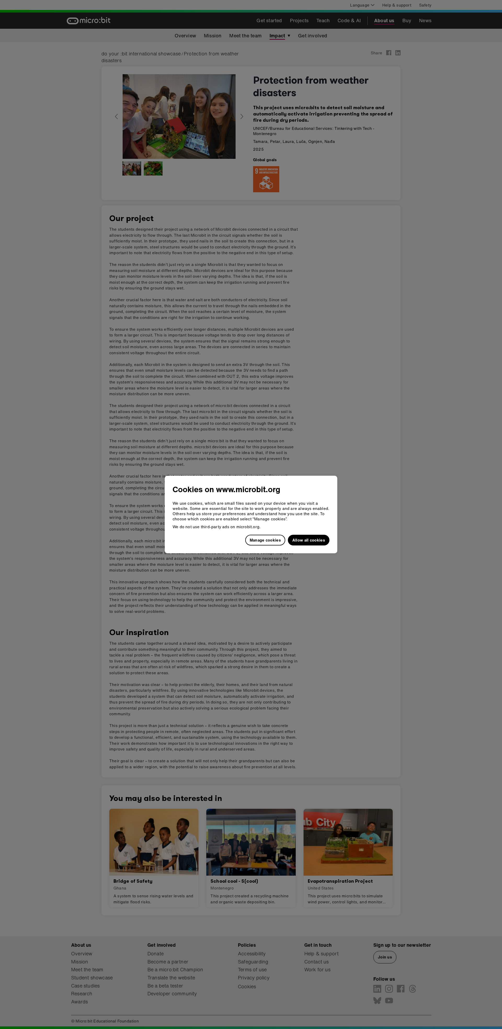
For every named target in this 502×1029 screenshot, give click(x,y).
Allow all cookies (308, 540)
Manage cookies (265, 540)
